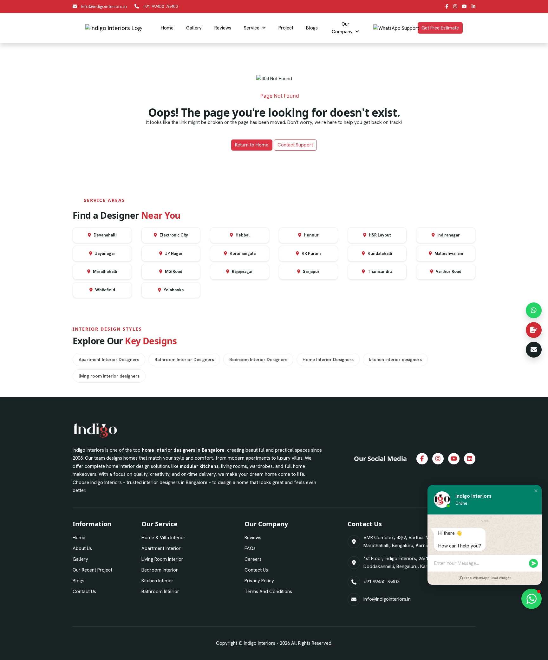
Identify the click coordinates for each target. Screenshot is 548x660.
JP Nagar (173, 253)
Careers (253, 559)
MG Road (173, 271)
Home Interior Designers (328, 359)
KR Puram (311, 253)
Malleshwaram (448, 253)
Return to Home (251, 145)
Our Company (342, 28)
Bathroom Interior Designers (184, 359)
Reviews (222, 28)
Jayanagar (104, 253)
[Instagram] (455, 6)
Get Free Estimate (440, 28)
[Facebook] (447, 6)
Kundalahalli (379, 253)
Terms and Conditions (268, 591)
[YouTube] (464, 6)
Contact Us (84, 591)
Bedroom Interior (159, 570)
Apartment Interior (161, 548)
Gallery (194, 28)
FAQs (250, 548)
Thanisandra (379, 271)
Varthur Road (448, 271)
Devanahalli (104, 235)
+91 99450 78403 (160, 6)
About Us (82, 548)
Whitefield (104, 290)
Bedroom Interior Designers (258, 359)
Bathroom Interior (160, 591)
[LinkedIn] (473, 6)
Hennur (311, 235)
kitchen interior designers (395, 359)
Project (285, 28)
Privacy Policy (259, 581)
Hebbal (242, 235)
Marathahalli (104, 271)
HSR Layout (379, 235)
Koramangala (242, 253)
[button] (536, 491)
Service (251, 28)
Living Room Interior (162, 559)
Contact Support (295, 145)
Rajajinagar (242, 271)
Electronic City (173, 235)
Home (167, 28)
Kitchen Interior (157, 581)
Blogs (312, 28)
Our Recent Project (92, 570)
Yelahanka (173, 290)
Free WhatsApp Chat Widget (487, 578)
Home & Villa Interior (163, 537)
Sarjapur (311, 271)
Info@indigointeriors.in (104, 6)
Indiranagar (448, 235)
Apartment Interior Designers (109, 359)
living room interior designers (109, 376)
